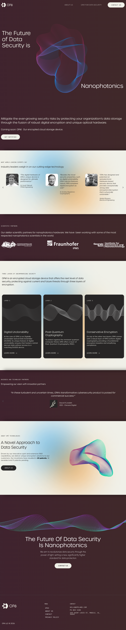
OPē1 (47, 608)
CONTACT (48, 614)
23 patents (42, 458)
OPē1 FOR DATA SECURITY (91, 5)
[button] (3, 187)
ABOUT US (68, 5)
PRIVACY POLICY (52, 617)
